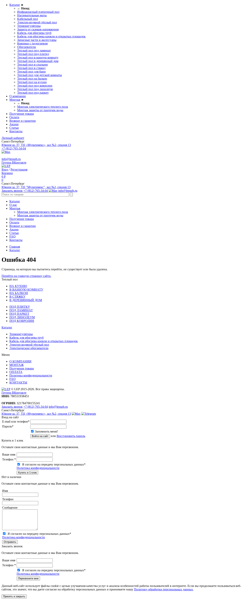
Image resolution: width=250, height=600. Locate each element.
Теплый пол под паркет (33, 92)
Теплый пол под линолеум (35, 89)
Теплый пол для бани (31, 71)
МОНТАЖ (16, 365)
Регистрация (19, 169)
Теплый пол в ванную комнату (37, 57)
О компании (17, 96)
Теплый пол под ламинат (34, 50)
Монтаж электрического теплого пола (42, 106)
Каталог (14, 4)
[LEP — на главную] (6, 166)
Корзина (7, 173)
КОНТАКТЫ (18, 382)
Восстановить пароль (71, 436)
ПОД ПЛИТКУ (19, 306)
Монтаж (14, 99)
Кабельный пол (27, 18)
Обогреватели (26, 47)
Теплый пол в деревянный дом (37, 61)
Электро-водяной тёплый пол (37, 22)
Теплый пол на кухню (32, 82)
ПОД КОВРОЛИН (21, 320)
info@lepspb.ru (11, 159)
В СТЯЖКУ (17, 296)
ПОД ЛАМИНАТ (21, 310)
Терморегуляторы (29, 26)
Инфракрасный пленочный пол (38, 11)
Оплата (14, 117)
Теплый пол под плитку (33, 54)
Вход (5, 169)
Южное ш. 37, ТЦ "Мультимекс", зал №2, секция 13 (36, 187)
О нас (13, 205)
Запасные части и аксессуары (36, 40)
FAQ (12, 236)
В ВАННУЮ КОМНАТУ (26, 289)
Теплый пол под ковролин (34, 85)
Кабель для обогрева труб (34, 33)
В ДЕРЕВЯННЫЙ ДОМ (25, 300)
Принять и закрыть (14, 596)
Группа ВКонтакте (14, 162)
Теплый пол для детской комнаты (39, 75)
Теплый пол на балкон (32, 78)
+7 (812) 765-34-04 (14, 148)
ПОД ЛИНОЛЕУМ (22, 317)
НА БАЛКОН (18, 293)
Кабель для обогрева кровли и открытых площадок (51, 36)
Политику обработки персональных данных (163, 589)
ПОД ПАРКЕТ (19, 313)
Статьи (14, 127)
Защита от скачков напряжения (38, 29)
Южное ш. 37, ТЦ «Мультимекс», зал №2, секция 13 (36, 145)
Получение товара (21, 113)
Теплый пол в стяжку (31, 68)
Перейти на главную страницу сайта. (26, 276)
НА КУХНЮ (18, 286)
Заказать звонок (12, 190)
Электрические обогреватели (28, 348)
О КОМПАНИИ (20, 361)
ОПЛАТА (15, 372)
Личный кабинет (13, 138)
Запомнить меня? (46, 431)
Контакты (15, 131)
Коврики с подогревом (32, 43)
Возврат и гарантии (22, 120)
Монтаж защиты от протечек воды (40, 110)
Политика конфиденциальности (30, 375)
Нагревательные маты (32, 15)
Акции (14, 124)
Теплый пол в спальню (32, 64)
